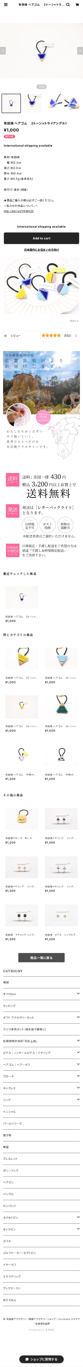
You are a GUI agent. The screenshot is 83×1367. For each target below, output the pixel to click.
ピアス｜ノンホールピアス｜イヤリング (26, 1052)
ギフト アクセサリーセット (18, 1017)
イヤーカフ (9, 1264)
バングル (8, 1194)
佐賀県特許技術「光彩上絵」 (20, 1041)
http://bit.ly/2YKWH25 (19, 211)
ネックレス (9, 1088)
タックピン (9, 1229)
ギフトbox (9, 994)
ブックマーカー (12, 1288)
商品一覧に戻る (41, 958)
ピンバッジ (9, 1205)
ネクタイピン (10, 1217)
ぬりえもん (9, 1300)
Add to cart (41, 238)
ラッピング (9, 1005)
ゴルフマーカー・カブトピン (19, 1253)
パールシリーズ (12, 1123)
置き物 (7, 1135)
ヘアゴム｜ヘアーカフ (16, 1064)
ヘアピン (8, 1182)
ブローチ (8, 1076)
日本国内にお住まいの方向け (41, 249)
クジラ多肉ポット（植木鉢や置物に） (25, 1029)
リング (6, 1100)
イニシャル (9, 1111)
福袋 (6, 982)
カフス (7, 1241)
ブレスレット (10, 1158)
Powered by (37, 1329)
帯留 (6, 1147)
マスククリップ (12, 1276)
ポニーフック (11, 1170)
